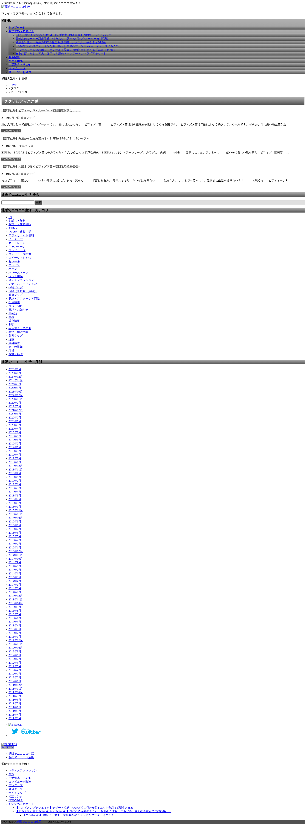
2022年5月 (14, 406)
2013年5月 (14, 621)
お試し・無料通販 (19, 224)
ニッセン (14, 265)
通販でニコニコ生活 (21, 753)
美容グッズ (26, 145)
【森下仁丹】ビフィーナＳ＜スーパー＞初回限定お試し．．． (41, 110)
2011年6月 (14, 707)
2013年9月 (14, 606)
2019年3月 (14, 458)
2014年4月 (14, 580)
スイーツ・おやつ (19, 257)
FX (10, 217)
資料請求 (14, 343)
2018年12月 (15, 465)
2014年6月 (14, 573)
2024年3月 (14, 384)
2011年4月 (14, 714)
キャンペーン (17, 246)
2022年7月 (14, 402)
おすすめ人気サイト (21, 803)
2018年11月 (15, 469)
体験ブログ (15, 287)
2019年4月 (14, 454)
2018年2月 (14, 499)
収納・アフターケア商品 (24, 298)
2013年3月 (14, 629)
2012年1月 (14, 681)
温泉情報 (14, 320)
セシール (14, 261)
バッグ (12, 268)
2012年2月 (14, 677)
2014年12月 (15, 551)
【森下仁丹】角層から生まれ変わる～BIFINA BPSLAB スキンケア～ (45, 138)
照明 (11, 324)
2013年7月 (14, 614)
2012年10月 (15, 647)
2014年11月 (15, 554)
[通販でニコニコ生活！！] (18, 6)
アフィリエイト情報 (21, 235)
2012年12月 (15, 640)
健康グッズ (28, 117)
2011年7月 (14, 703)
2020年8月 (14, 413)
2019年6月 (14, 447)
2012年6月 (14, 662)
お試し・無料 (17, 220)
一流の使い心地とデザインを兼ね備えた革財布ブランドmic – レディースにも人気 (67, 46)
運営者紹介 (15, 800)
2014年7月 (14, 569)
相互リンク (15, 796)
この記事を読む (11, 130)
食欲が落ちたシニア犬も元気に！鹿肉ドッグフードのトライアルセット (61, 53)
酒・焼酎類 (15, 346)
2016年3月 (14, 502)
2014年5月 (14, 577)
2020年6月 (14, 421)
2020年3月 (14, 432)
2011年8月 (14, 699)
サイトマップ (17, 792)
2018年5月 (14, 488)
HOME (12, 84)
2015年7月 (14, 528)
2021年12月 (15, 410)
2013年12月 (15, 595)
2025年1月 (14, 372)
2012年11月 (15, 644)
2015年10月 (15, 517)
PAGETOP (7, 747)
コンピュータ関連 (19, 253)
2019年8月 (14, 439)
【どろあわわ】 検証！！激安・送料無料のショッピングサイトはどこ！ (68, 815)
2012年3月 (14, 673)
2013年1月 (14, 636)
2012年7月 (14, 658)
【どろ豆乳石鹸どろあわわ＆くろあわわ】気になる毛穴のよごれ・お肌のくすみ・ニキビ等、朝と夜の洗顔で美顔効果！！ (93, 811)
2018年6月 (14, 484)
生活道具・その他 (19, 328)
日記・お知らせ (18, 309)
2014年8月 (14, 566)
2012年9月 (14, 651)
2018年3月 (14, 495)
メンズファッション (21, 279)
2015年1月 (14, 547)
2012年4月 (14, 670)
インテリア (15, 239)
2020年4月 (14, 428)
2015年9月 (14, 521)
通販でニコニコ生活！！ (31, 821)
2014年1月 (14, 592)
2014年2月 (14, 588)
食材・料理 (15, 354)
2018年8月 (14, 476)
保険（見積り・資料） (22, 291)
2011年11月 (15, 688)
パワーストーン (18, 272)
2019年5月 (14, 450)
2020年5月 (14, 424)
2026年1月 (14, 369)
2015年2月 (14, 543)
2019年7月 (14, 443)
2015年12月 (15, 510)
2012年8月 (14, 655)
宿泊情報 (14, 302)
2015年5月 (14, 536)
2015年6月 (14, 532)
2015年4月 (14, 540)
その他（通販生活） (21, 231)
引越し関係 (15, 305)
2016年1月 (14, 506)
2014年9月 (14, 562)
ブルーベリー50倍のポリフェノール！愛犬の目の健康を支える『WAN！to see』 (66, 49)
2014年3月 (14, 584)
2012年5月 (14, 666)
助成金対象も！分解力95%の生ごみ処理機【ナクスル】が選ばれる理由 (61, 42)
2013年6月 (14, 618)
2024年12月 (15, 376)
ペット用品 (15, 276)
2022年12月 (15, 395)
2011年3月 (14, 718)
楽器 (11, 317)
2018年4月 (14, 491)
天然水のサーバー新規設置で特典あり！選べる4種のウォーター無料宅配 (62, 38)
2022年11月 (15, 398)
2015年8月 (14, 525)
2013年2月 (14, 632)
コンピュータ (17, 250)
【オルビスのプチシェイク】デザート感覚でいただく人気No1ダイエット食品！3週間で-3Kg (74, 807)
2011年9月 (14, 696)
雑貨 (11, 350)
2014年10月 (15, 558)
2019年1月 (14, 462)
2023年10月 (15, 391)
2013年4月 (14, 625)
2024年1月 (14, 387)
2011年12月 (15, 684)
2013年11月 (15, 599)
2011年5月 (14, 710)
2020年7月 (14, 417)
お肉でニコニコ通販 (21, 757)
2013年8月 (14, 610)
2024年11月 (15, 380)
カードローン (17, 242)
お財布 (12, 228)
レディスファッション (22, 283)
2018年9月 (14, 473)
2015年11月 (15, 514)
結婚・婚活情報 (18, 331)
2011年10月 (15, 692)
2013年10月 (15, 603)
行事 (11, 339)
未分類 (12, 313)
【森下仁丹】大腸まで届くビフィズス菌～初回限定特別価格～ (41, 166)
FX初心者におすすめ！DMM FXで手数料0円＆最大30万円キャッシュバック (64, 34)
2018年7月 (14, 480)
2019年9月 (14, 436)
